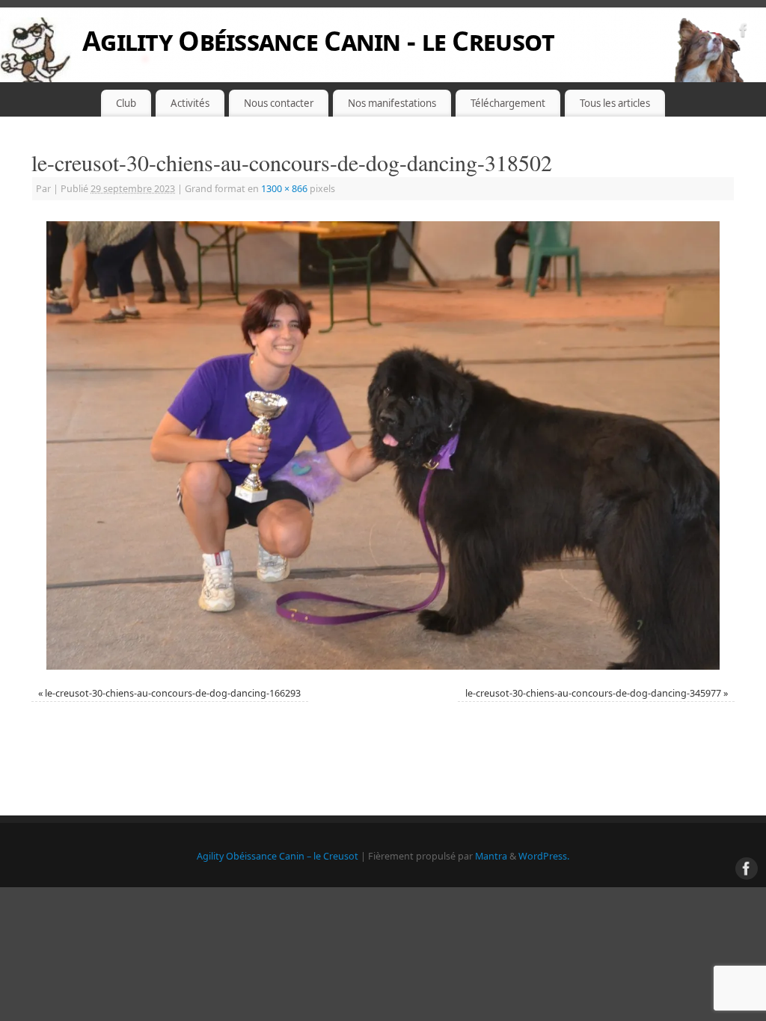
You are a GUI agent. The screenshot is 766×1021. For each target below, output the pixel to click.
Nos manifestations (392, 103)
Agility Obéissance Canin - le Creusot (318, 40)
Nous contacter (278, 103)
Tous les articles (615, 103)
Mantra (491, 856)
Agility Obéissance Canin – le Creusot (277, 856)
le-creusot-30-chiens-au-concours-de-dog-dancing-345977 (593, 693)
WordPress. (543, 856)
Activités (190, 103)
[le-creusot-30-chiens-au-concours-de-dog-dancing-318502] (383, 445)
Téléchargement (508, 103)
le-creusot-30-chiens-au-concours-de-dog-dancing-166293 (173, 693)
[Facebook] (743, 32)
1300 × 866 (284, 188)
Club (126, 103)
